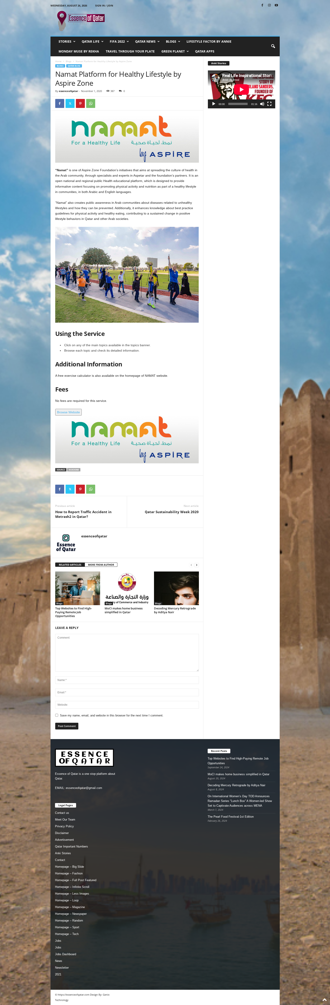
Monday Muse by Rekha (79, 51)
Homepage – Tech (67, 934)
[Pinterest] (80, 103)
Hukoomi (74, 469)
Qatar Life (90, 41)
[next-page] (196, 565)
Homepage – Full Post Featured (75, 880)
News (58, 961)
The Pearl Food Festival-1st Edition (231, 816)
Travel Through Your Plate (130, 51)
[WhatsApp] (90, 103)
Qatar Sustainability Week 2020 (172, 512)
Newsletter (62, 967)
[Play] (213, 104)
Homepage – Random (69, 920)
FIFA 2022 (117, 41)
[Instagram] (269, 5)
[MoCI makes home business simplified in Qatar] (127, 588)
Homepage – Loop (67, 900)
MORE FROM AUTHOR (101, 564)
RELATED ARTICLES (70, 564)
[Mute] (262, 104)
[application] (241, 89)
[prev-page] (191, 565)
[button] (273, 46)
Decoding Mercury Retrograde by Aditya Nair (175, 610)
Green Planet (173, 51)
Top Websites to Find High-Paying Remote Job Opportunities (73, 612)
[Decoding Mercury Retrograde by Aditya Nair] (176, 588)
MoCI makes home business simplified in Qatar (124, 610)
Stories (65, 41)
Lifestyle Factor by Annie (209, 41)
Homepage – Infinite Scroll (72, 887)
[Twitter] (70, 103)
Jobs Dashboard (65, 954)
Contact (60, 860)
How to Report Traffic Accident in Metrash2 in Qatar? (83, 514)
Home (58, 61)
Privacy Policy (64, 826)
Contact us (62, 813)
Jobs (58, 940)
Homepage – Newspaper (71, 913)
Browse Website (68, 412)
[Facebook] (262, 5)
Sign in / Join (104, 5)
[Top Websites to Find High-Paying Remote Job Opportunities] (77, 588)
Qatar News (145, 41)
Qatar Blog (74, 65)
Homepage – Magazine (70, 907)
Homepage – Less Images (72, 893)
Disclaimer (62, 833)
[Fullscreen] (269, 104)
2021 (58, 974)
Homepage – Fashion (69, 873)
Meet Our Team (65, 819)
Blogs (171, 41)
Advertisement (64, 839)
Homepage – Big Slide (69, 866)
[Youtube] (276, 5)
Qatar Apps (204, 51)
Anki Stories (63, 853)
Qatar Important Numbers (71, 846)
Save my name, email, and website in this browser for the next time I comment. (111, 715)
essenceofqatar (68, 91)
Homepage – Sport (67, 927)
